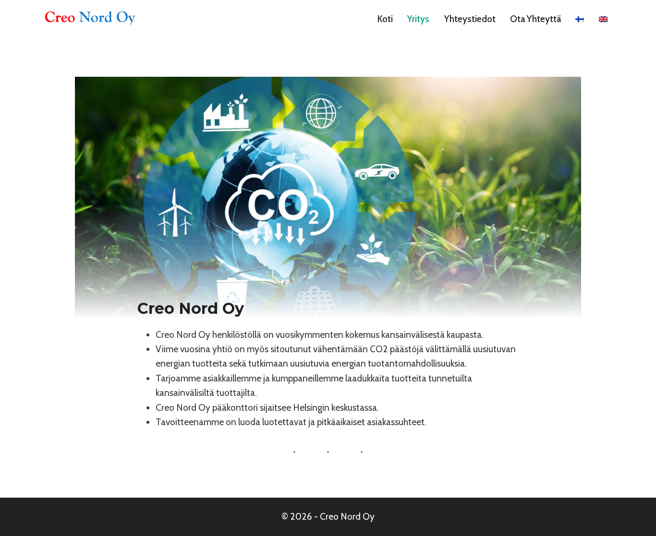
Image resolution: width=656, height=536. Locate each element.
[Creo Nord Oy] (89, 19)
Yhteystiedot (470, 18)
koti (385, 18)
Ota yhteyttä (535, 18)
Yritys (418, 18)
